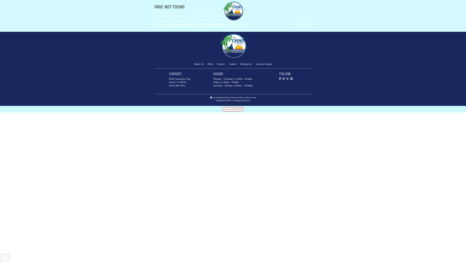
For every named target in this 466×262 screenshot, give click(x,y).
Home (159, 24)
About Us (199, 64)
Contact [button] (222, 64)
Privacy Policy (237, 97)
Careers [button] (233, 64)
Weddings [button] (199, 24)
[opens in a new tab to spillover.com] (233, 109)
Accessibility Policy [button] (220, 97)
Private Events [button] (181, 24)
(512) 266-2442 (177, 85)
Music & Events (216, 24)
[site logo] (233, 11)
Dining (168, 24)
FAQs (210, 64)
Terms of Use (250, 97)
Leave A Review (265, 64)
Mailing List (246, 64)
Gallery (230, 24)
